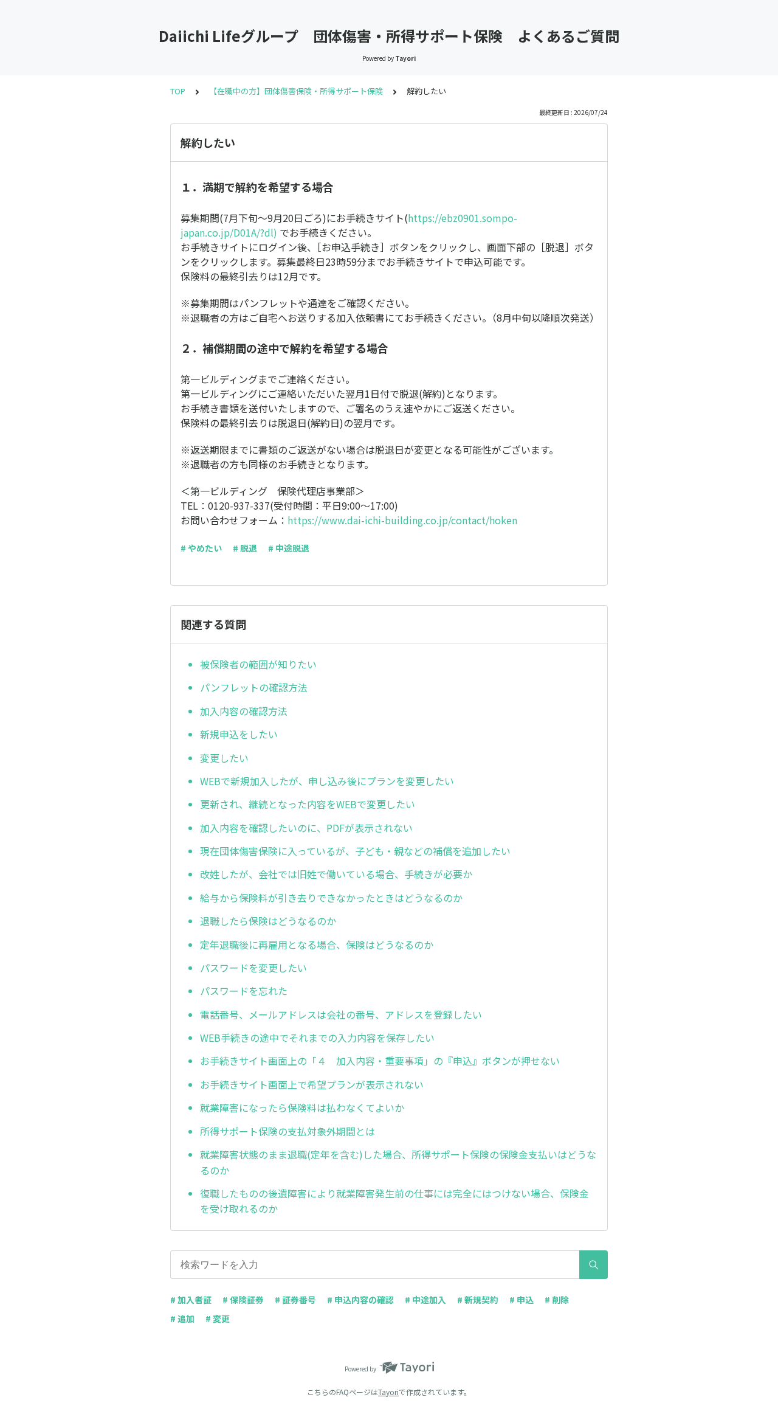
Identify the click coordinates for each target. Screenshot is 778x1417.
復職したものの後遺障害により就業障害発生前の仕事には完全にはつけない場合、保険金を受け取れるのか (394, 1201)
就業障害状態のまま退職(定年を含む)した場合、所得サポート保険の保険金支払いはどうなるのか (398, 1162)
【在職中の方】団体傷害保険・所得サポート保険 (296, 91)
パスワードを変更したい (253, 967)
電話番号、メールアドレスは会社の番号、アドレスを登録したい (341, 1014)
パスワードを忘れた (243, 990)
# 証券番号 (295, 1300)
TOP (177, 91)
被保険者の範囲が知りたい (258, 664)
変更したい (224, 757)
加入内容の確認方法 (243, 711)
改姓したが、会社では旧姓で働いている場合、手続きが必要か (336, 874)
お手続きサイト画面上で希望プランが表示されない (312, 1084)
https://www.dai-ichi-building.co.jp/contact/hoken (402, 520)
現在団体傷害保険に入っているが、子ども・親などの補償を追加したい (355, 851)
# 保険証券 (243, 1300)
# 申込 (521, 1300)
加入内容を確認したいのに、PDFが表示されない (306, 827)
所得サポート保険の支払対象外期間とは (287, 1131)
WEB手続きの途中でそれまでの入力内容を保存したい (317, 1037)
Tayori (388, 1392)
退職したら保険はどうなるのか (268, 920)
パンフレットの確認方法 (254, 687)
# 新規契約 (477, 1300)
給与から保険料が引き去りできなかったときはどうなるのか (331, 897)
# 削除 (557, 1300)
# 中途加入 (425, 1300)
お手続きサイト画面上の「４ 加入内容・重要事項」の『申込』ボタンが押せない (380, 1060)
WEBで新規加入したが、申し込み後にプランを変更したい (327, 781)
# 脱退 (245, 548)
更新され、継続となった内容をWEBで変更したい (307, 804)
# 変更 (217, 1318)
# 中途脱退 (288, 548)
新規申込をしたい (239, 734)
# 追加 (182, 1318)
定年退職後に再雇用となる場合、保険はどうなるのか (316, 944)
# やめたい (201, 548)
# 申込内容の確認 (360, 1300)
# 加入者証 (191, 1300)
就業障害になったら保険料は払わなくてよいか (302, 1107)
